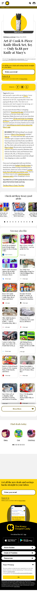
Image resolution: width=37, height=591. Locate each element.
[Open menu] (3, 3)
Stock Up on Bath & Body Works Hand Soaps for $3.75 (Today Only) (9, 248)
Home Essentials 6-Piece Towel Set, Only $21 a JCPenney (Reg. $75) (27, 368)
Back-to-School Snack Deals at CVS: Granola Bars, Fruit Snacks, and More (9, 368)
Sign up (7, 136)
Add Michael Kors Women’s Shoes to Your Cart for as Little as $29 (27, 344)
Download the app (17, 112)
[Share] (26, 87)
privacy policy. (11, 571)
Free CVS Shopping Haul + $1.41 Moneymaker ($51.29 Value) (26, 396)
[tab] (7, 221)
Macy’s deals (9, 147)
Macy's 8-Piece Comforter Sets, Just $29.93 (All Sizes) (27, 319)
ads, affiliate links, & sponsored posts (16, 59)
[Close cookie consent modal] (33, 564)
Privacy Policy (23, 78)
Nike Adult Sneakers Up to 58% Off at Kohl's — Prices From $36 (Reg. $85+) (9, 320)
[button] (32, 547)
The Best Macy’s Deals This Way (13, 185)
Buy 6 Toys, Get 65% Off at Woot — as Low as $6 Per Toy (27, 247)
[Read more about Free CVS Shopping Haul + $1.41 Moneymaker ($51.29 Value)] (27, 387)
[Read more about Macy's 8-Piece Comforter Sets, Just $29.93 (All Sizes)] (27, 311)
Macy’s (25, 95)
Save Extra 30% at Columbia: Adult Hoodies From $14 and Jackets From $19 (9, 396)
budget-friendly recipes (23, 165)
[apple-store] (10, 540)
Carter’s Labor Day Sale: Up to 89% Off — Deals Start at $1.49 (9, 343)
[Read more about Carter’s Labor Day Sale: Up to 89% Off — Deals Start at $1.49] (9, 335)
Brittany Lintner (10, 37)
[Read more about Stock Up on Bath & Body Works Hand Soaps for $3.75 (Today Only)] (9, 239)
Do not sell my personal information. (23, 573)
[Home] (7, 3)
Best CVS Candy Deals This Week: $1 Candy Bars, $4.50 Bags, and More (8, 296)
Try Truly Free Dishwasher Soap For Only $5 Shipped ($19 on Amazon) (27, 272)
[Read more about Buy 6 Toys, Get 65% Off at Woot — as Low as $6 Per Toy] (27, 239)
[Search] (30, 3)
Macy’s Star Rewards (18, 134)
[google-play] (26, 540)
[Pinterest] (22, 87)
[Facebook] (17, 87)
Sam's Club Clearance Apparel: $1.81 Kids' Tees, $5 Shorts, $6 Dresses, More (9, 272)
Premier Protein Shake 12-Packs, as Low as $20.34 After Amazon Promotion (26, 296)
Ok (18, 577)
